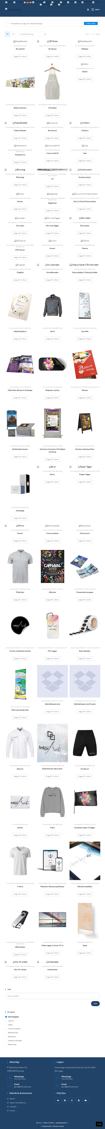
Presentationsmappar (84, 592)
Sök (95, 1004)
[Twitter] (58, 1100)
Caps (85, 153)
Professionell (55, 105)
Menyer (85, 390)
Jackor (52, 331)
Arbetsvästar (52, 969)
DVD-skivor (20, 250)
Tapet (85, 945)
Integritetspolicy (61, 1123)
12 (91, 34)
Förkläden (52, 108)
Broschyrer (52, 130)
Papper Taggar (85, 474)
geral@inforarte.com (22, 1086)
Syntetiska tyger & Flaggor (84, 827)
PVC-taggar (52, 651)
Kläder (49, 105)
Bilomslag (20, 177)
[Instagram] (72, 1100)
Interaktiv (13, 1107)
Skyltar (20, 827)
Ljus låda (84, 331)
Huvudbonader (52, 272)
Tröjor (52, 827)
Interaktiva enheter (24, 446)
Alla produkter (17, 46)
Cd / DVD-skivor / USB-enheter (57, 174)
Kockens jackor (85, 177)
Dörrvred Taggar (52, 226)
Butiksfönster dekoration (52, 769)
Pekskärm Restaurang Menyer (52, 886)
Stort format (18, 105)
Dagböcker (52, 203)
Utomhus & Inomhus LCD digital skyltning (52, 450)
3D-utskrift (20, 49)
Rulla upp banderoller (20, 710)
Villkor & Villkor (48, 1123)
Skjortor (20, 769)
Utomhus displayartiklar (84, 449)
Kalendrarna (20, 155)
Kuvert (52, 248)
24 (94, 34)
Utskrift (24, 46)
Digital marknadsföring (18, 1103)
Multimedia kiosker (20, 449)
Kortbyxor (85, 769)
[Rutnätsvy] (7, 34)
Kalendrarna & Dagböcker (24, 150)
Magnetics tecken (52, 390)
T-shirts (20, 886)
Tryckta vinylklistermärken (20, 651)
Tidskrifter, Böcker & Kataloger (20, 390)
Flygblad (20, 272)
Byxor (52, 474)
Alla (98, 34)
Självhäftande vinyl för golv (85, 704)
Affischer (52, 592)
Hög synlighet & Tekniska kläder (85, 272)
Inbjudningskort (20, 331)
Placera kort (85, 533)
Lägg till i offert (20, 56)
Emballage (20, 510)
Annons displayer (44, 46)
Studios (12, 1111)
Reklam (12, 1099)
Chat (99, 1124)
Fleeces (85, 248)
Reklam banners (20, 108)
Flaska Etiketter (20, 130)
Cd (52, 179)
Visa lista (90, 23)
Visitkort (84, 130)
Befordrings (87, 150)
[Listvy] (13, 34)
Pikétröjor (20, 592)
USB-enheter (20, 947)
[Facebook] (65, 1100)
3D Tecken (52, 49)
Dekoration (62, 46)
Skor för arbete (20, 969)
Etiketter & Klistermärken (22, 127)
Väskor (85, 71)
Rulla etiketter (85, 651)
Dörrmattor (85, 226)
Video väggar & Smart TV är (52, 945)
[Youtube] (85, 1100)
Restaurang (31, 105)
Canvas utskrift (52, 153)
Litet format (59, 127)
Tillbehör (84, 49)
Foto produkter (52, 533)
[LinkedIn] (79, 1100)
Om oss (38, 1123)
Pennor (20, 533)
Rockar (20, 201)
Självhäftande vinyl (52, 704)
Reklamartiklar (89, 68)
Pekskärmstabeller (84, 886)
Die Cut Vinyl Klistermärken (85, 201)
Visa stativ (20, 222)
